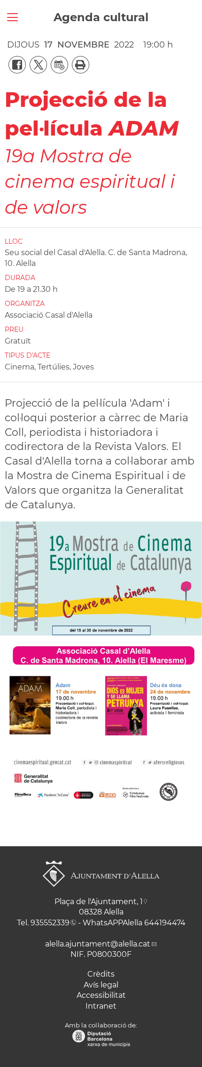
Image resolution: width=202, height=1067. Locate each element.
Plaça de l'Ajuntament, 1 (98, 901)
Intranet (101, 1006)
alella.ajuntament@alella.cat (97, 943)
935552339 (50, 922)
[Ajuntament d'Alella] (101, 894)
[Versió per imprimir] (78, 64)
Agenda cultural (101, 17)
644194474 (165, 922)
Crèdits (101, 974)
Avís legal (101, 984)
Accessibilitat (101, 995)
